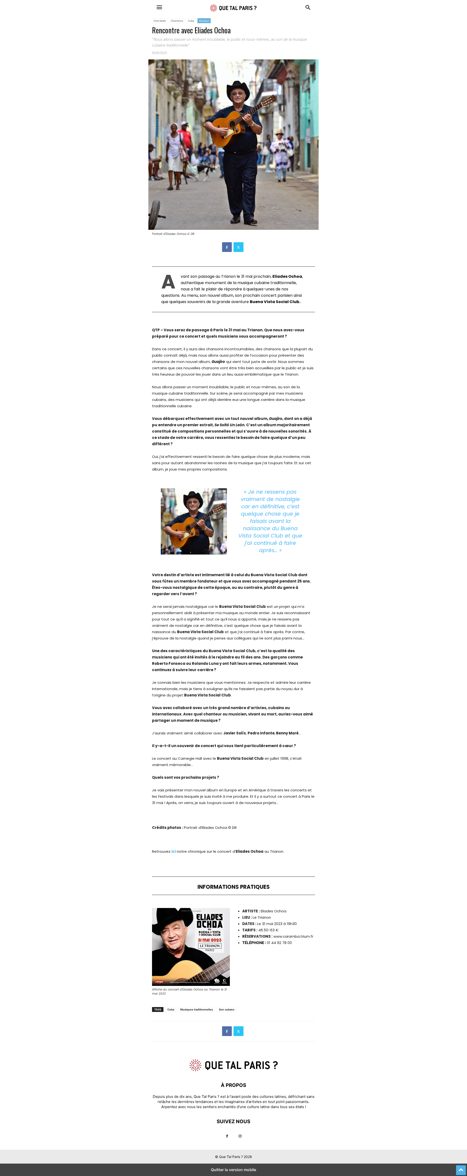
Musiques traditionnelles (196, 1009)
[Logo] (233, 1070)
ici (173, 851)
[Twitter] (238, 247)
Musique (204, 20)
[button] (159, 7)
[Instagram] (240, 1136)
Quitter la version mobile (233, 1169)
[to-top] (461, 1168)
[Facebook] (227, 247)
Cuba (191, 20)
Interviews (160, 20)
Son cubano (226, 1009)
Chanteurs (177, 20)
